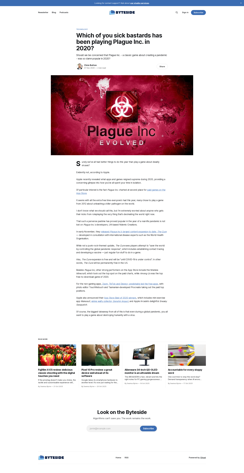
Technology (82, 29)
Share (162, 66)
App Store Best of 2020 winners (120, 298)
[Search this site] (177, 12)
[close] (241, 3)
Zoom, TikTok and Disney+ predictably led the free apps (130, 284)
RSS (126, 457)
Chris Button (90, 65)
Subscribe (198, 12)
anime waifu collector (109, 301)
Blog (54, 12)
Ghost (203, 457)
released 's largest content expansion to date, (134, 231)
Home (118, 457)
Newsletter (43, 12)
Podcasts (64, 12)
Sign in (185, 12)
